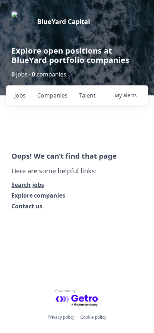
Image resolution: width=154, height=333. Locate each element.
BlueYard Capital (63, 21)
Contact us (26, 206)
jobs (20, 95)
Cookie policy (93, 317)
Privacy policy (61, 317)
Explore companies (38, 195)
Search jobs (27, 185)
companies (52, 95)
